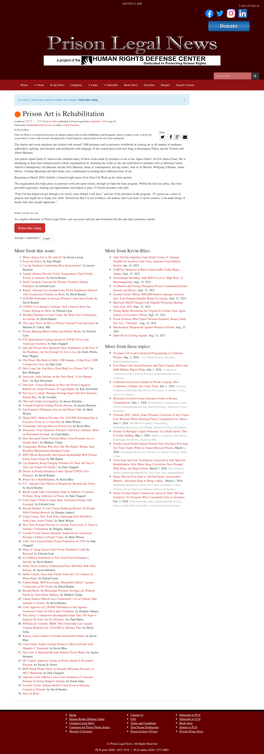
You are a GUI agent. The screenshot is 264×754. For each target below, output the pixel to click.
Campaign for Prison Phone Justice (89, 727)
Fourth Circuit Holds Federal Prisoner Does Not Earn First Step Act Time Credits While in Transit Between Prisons (150, 446)
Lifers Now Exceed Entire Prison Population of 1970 (54, 541)
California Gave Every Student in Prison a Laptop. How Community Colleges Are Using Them (146, 384)
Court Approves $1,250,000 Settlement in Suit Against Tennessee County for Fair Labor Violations (55, 609)
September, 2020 (99, 121)
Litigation (76, 85)
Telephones (118, 377)
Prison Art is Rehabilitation (39, 479)
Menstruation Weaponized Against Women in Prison (143, 327)
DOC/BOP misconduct (141, 423)
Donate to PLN (188, 727)
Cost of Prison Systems (151, 357)
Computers (118, 390)
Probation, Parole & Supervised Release (132, 489)
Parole (143, 484)
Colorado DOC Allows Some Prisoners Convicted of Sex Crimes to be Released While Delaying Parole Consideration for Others (151, 417)
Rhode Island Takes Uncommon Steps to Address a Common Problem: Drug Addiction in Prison (58, 494)
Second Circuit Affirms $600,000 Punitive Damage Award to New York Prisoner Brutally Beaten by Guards (148, 296)
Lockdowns (166, 435)
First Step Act (153, 452)
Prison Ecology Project (144, 731)
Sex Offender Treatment (151, 427)
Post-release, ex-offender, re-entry (168, 390)
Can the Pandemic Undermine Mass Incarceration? (52, 265)
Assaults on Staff (148, 439)
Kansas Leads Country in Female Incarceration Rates (53, 636)
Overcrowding (160, 423)
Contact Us (137, 715)
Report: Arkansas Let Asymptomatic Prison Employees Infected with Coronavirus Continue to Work (60, 292)
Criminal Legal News (81, 723)
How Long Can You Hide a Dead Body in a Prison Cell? (56, 368)
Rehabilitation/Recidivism (39, 125)
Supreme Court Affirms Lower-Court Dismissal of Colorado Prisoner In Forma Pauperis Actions (58, 679)
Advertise (149, 85)
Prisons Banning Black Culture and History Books (52, 331)
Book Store (130, 85)
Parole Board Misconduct (142, 501)
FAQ (133, 719)
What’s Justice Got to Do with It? (42, 257)
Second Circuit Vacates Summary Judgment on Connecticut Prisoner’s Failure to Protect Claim (57, 535)
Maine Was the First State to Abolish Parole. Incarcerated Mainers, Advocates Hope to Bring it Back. (146, 479)
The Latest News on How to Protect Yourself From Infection (58, 323)
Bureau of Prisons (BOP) (174, 452)
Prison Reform (155, 402)
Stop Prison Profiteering (145, 727)
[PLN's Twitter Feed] (220, 12)
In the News (57, 85)
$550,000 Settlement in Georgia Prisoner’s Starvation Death (58, 298)
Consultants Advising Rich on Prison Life (47, 426)
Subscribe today (88, 100)
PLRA (130, 373)
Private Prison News (191, 731)
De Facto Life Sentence (175, 427)
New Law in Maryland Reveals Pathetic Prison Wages (54, 652)
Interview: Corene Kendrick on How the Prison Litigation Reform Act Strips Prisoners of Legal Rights (56, 387)
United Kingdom (71, 125)
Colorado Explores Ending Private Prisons (47, 405)
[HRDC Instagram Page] (231, 12)
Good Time (154, 472)
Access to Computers (123, 394)
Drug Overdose (176, 468)
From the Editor (32, 261)
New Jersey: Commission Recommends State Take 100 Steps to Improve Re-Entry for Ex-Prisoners (60, 617)
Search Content (185, 85)
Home (24, 85)
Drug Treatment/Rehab (172, 472)
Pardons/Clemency (157, 406)
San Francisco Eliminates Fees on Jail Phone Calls (52, 409)
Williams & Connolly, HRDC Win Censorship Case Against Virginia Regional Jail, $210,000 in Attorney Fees (57, 625)
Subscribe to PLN (189, 715)
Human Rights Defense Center (87, 719)
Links (94, 85)
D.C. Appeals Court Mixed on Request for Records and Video (59, 483)
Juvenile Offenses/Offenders (134, 505)
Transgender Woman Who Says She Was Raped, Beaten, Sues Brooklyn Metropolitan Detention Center (58, 448)
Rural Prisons (180, 435)
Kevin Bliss (52, 121)
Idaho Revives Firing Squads (130, 335)
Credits (116, 456)
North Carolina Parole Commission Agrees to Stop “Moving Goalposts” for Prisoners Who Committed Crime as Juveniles (148, 495)
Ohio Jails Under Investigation (40, 401)
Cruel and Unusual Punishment (165, 505)
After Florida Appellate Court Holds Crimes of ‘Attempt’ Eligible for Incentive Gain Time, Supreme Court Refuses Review (147, 261)
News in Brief (31, 693)
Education (169, 357)
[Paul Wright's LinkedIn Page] (242, 12)
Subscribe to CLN (189, 719)
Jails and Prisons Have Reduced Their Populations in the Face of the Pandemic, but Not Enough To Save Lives (60, 350)
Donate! (165, 85)
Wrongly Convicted (80, 731)
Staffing (155, 435)
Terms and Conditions (143, 723)
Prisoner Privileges (144, 373)
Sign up (254, 5)
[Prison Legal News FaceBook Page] (209, 12)
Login (242, 5)
